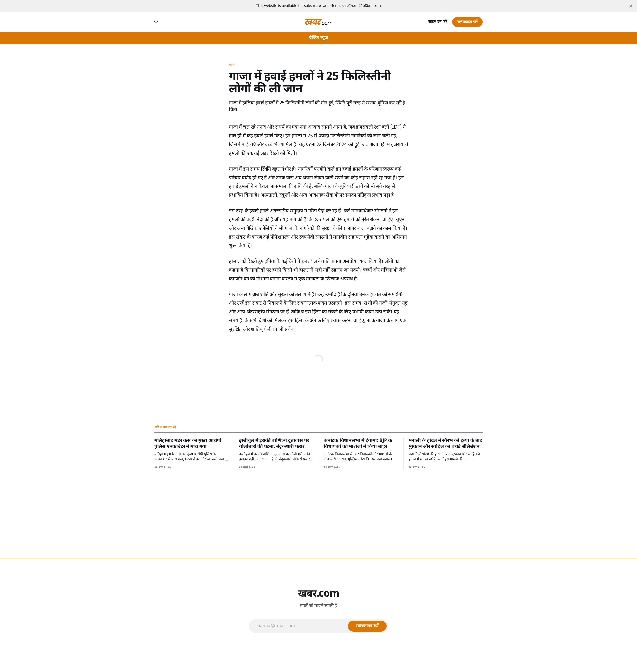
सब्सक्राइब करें (467, 22)
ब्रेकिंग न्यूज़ (318, 38)
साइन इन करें (437, 21)
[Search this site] (156, 22)
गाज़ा (232, 65)
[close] (631, 6)
